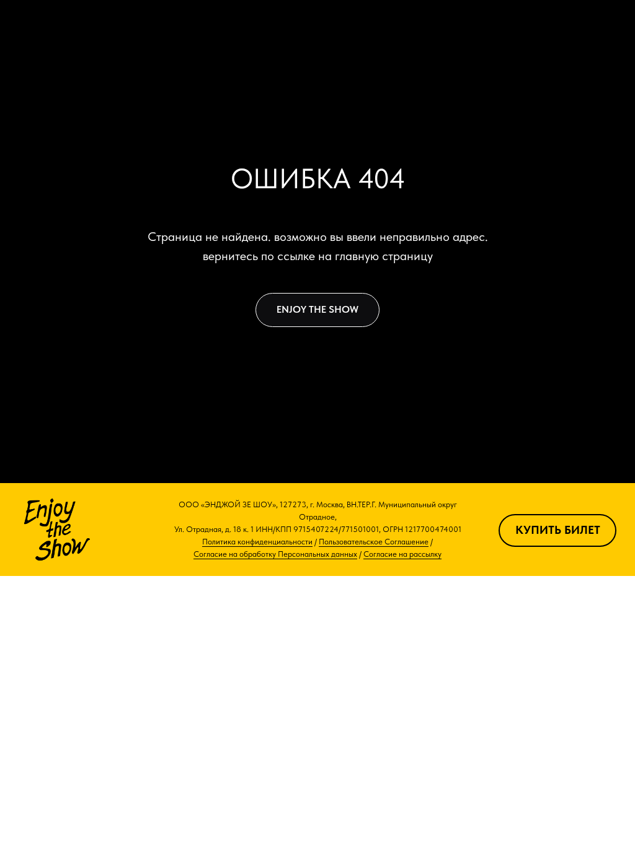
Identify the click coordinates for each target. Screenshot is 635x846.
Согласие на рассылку (402, 554)
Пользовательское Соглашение (374, 541)
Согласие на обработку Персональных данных (275, 554)
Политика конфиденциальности (257, 541)
